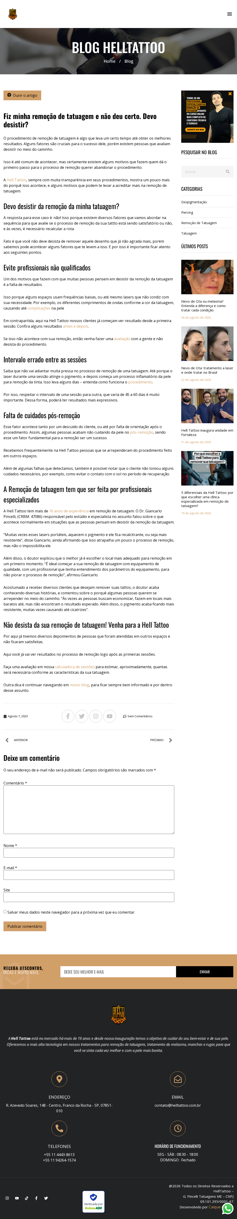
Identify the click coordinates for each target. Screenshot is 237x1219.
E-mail (10, 868)
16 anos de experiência (69, 511)
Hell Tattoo (16, 179)
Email (178, 1097)
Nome (10, 845)
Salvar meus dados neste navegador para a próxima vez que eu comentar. (71, 912)
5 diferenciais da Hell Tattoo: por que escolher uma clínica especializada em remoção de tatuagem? (207, 499)
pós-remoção (141, 432)
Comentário (15, 783)
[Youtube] (109, 716)
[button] (230, 14)
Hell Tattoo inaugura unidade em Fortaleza (207, 432)
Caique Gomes (221, 1207)
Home (109, 61)
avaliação (122, 338)
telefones (59, 1146)
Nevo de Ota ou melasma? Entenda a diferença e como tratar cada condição (203, 305)
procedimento (140, 382)
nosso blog (79, 684)
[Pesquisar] (228, 171)
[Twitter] (81, 716)
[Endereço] (59, 1079)
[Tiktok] (26, 1198)
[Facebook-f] (68, 716)
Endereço (59, 1097)
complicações (39, 308)
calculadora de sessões (75, 666)
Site (6, 890)
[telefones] (59, 1128)
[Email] (178, 1079)
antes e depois (75, 326)
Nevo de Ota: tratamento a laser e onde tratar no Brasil (207, 370)
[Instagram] (95, 716)
